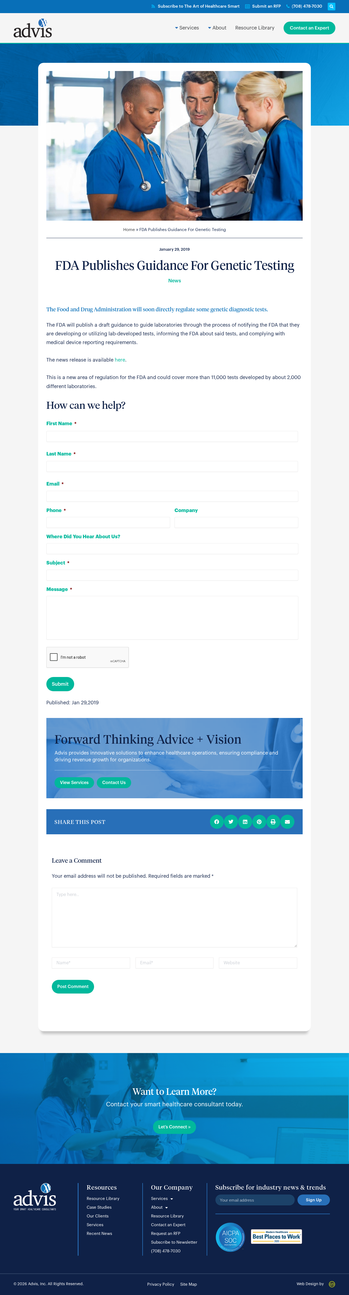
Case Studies (99, 1207)
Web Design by (310, 1284)
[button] (331, 6)
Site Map (188, 1284)
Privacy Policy (160, 1284)
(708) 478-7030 (165, 1251)
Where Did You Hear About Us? (83, 536)
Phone (56, 510)
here (120, 359)
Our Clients (98, 1216)
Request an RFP (165, 1234)
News (174, 280)
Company (186, 510)
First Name (61, 423)
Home (129, 230)
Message (59, 589)
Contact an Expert (168, 1225)
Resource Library (103, 1199)
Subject (57, 562)
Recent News (99, 1234)
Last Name (61, 453)
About (157, 1207)
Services (95, 1225)
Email (55, 483)
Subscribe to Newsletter (174, 1242)
